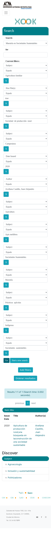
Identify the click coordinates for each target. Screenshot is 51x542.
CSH (3, 498)
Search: (9, 38)
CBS (12, 498)
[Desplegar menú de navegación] (6, 12)
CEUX (32, 498)
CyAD (21, 498)
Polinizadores (15, 477)
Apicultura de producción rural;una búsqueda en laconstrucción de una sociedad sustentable (22, 435)
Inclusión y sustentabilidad (21, 471)
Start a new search (19, 360)
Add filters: (25, 370)
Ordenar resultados (25, 378)
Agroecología (15, 464)
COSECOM (45, 498)
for (7, 49)
